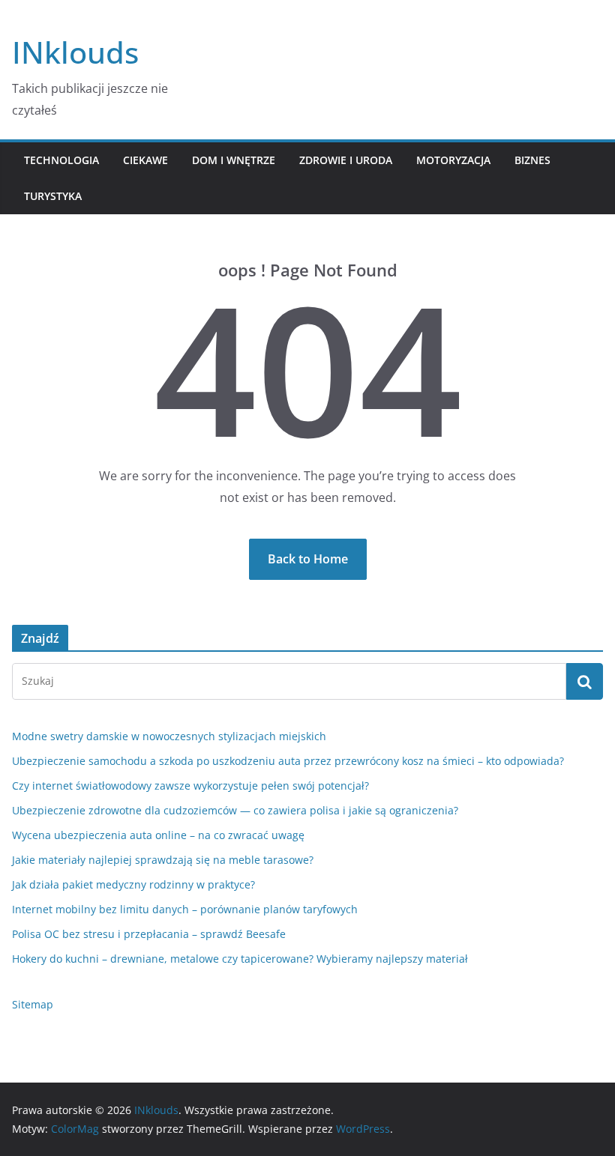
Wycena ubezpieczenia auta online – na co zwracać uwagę (158, 835)
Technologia (61, 160)
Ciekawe (145, 160)
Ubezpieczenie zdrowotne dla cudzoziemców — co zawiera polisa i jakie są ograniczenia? (235, 810)
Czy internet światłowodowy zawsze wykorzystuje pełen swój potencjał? (190, 785)
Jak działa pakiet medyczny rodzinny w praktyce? (133, 884)
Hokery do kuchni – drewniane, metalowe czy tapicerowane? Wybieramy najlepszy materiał (240, 958)
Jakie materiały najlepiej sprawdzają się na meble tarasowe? (163, 860)
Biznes (532, 160)
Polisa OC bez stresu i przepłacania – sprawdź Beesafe (149, 934)
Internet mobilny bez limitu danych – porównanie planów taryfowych (185, 909)
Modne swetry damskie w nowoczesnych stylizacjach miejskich (169, 736)
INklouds (75, 52)
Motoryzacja (453, 160)
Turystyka (53, 196)
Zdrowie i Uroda (345, 160)
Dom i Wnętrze (233, 160)
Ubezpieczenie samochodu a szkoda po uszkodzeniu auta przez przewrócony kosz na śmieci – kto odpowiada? (288, 761)
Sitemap (32, 1004)
